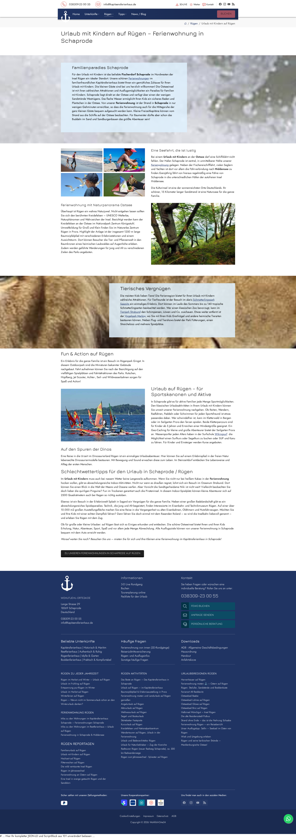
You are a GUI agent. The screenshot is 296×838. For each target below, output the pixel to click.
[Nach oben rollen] (289, 831)
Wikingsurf (221, 434)
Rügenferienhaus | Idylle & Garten (80, 656)
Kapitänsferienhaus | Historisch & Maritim (83, 648)
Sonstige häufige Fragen (134, 660)
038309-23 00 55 (71, 619)
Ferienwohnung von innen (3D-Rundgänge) (145, 648)
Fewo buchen (200, 605)
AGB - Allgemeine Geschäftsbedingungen (204, 648)
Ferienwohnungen (139, 78)
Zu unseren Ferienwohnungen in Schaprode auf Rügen (102, 553)
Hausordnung (188, 652)
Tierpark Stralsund (130, 312)
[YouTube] (229, 4)
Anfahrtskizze (188, 660)
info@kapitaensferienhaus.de (77, 623)
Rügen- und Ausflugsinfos (135, 656)
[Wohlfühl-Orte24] (65, 16)
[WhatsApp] (288, 818)
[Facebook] (220, 4)
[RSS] (233, 4)
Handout (186, 656)
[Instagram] (224, 4)
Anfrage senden (202, 614)
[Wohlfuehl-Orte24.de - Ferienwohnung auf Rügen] (185, 23)
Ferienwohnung (160, 165)
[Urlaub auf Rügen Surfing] (103, 415)
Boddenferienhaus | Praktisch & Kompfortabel (86, 660)
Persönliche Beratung (206, 623)
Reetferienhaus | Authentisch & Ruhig (81, 652)
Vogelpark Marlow (135, 316)
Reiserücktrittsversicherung (135, 652)
